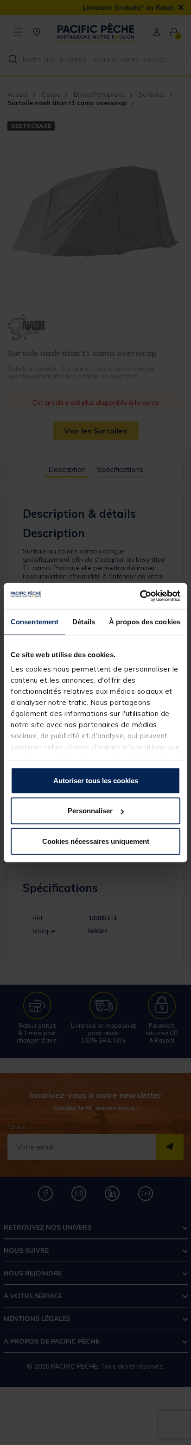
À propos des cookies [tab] (144, 621)
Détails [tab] (83, 621)
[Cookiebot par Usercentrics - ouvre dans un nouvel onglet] (139, 596)
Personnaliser (90, 811)
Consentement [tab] (34, 621)
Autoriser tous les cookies (95, 780)
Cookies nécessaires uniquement (95, 841)
